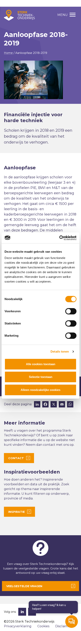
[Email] (62, 404)
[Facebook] (45, 404)
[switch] (70, 311)
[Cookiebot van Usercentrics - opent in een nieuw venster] (59, 237)
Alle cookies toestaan (40, 364)
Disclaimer (63, 626)
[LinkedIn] (37, 404)
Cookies (43, 626)
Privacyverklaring (17, 626)
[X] (54, 404)
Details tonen (60, 351)
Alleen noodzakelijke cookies (40, 389)
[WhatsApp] (70, 404)
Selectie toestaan (40, 377)
